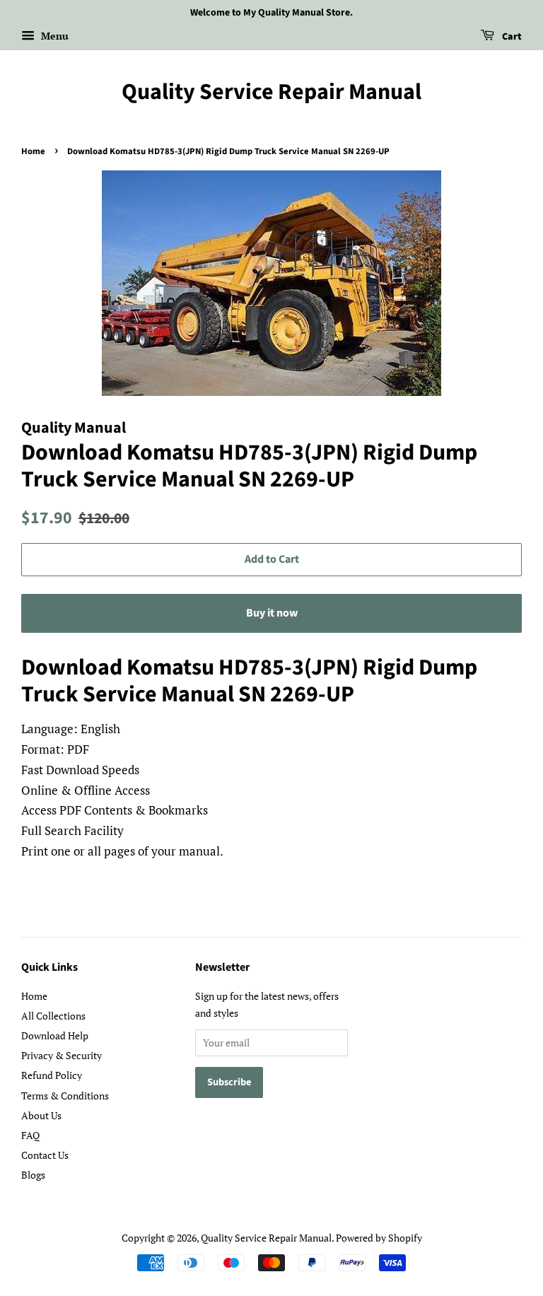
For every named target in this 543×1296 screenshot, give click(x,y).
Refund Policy (51, 1075)
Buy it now (272, 613)
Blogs (33, 1174)
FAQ (30, 1135)
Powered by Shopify (379, 1237)
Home (33, 151)
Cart (511, 37)
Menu (53, 35)
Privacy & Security (61, 1055)
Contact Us (45, 1155)
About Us (41, 1115)
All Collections (53, 1015)
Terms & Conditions (65, 1095)
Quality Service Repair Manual (271, 91)
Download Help (54, 1035)
